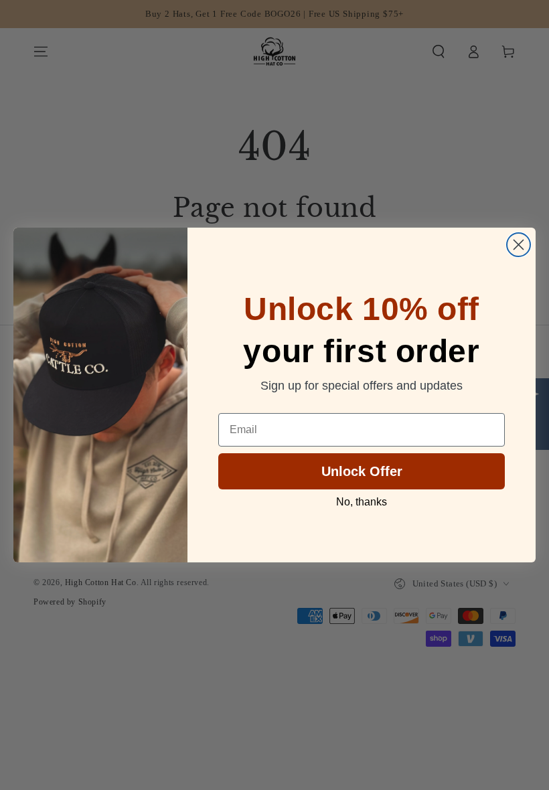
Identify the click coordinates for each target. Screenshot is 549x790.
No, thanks (361, 501)
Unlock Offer (361, 471)
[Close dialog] (518, 244)
